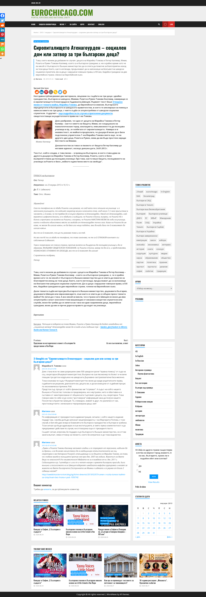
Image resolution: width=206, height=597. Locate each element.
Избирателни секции (144, 401)
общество (166, 258)
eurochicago (151, 191)
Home (33, 24)
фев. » (169, 537)
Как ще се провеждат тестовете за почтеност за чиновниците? (120, 565)
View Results (153, 482)
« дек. (137, 537)
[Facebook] (2, 15)
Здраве (138, 397)
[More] (65, 92)
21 (138, 528)
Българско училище (158, 213)
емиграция (141, 240)
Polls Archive (140, 486)
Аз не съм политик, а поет (117, 342)
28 (138, 533)
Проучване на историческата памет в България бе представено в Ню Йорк (54, 343)
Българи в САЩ (143, 200)
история (140, 249)
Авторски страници (41, 41)
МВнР (153, 218)
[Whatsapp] (2, 49)
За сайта (73, 24)
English (101, 24)
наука (139, 258)
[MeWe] (2, 39)
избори (162, 240)
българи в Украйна (145, 231)
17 (154, 523)
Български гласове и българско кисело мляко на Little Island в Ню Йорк (81, 515)
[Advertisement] (153, 321)
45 (136, 351)
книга (150, 249)
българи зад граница (75, 523)
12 (164, 518)
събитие (149, 271)
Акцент (138, 378)
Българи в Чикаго (144, 205)
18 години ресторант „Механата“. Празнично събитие (155, 565)
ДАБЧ (139, 218)
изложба (140, 244)
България (140, 213)
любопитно (139, 420)
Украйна (157, 222)
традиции (161, 271)
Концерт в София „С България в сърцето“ (49, 515)
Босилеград (149, 196)
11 (159, 518)
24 (154, 528)
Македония (165, 218)
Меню (62, 24)
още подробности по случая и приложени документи (86, 113)
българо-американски (146, 236)
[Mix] (2, 44)
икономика (153, 244)
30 (148, 533)
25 (159, 528)
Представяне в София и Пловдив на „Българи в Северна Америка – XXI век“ (113, 515)
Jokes (137, 365)
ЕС (146, 218)
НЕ (140, 471)
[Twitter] (60, 92)
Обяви (137, 424)
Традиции (139, 434)
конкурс (160, 249)
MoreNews (112, 594)
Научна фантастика (146, 373)
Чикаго (139, 227)
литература (140, 415)
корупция (141, 253)
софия (139, 271)
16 (148, 523)
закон (153, 240)
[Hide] (1, 58)
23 (148, 528)
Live (171, 24)
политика (151, 262)
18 (159, 523)
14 (138, 523)
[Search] (159, 24)
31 (154, 533)
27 (170, 528)
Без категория (141, 383)
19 (164, 523)
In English (165, 191)
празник (163, 262)
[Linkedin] (41, 92)
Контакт (91, 24)
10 (154, 518)
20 (170, 523)
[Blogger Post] (51, 92)
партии (139, 262)
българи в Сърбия (155, 227)
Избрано (138, 406)
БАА (138, 196)
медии (164, 253)
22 (143, 528)
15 (143, 523)
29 (143, 533)
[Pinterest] (46, 92)
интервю (166, 244)
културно (153, 253)
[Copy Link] (55, 92)
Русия (139, 222)
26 (164, 528)
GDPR (82, 24)
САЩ (147, 222)
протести (152, 266)
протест (140, 266)
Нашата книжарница (47, 24)
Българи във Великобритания (150, 209)
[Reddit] (37, 92)
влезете (47, 489)
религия (163, 266)
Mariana (38, 79)
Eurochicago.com (62, 12)
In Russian (139, 360)
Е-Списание (105, 523)
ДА (140, 466)
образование (151, 258)
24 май (139, 191)
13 (170, 518)
